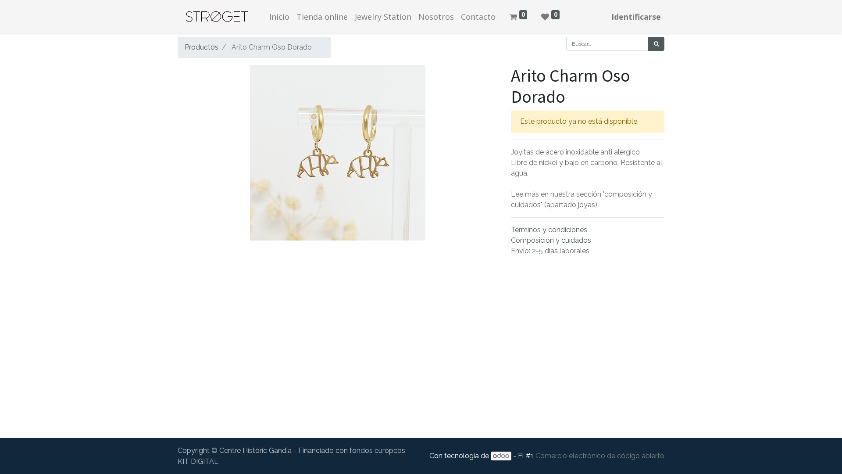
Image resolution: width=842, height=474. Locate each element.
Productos (201, 47)
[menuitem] (279, 16)
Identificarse (636, 16)
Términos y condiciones (549, 230)
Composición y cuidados (551, 240)
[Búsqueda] (656, 44)
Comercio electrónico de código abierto (599, 456)
